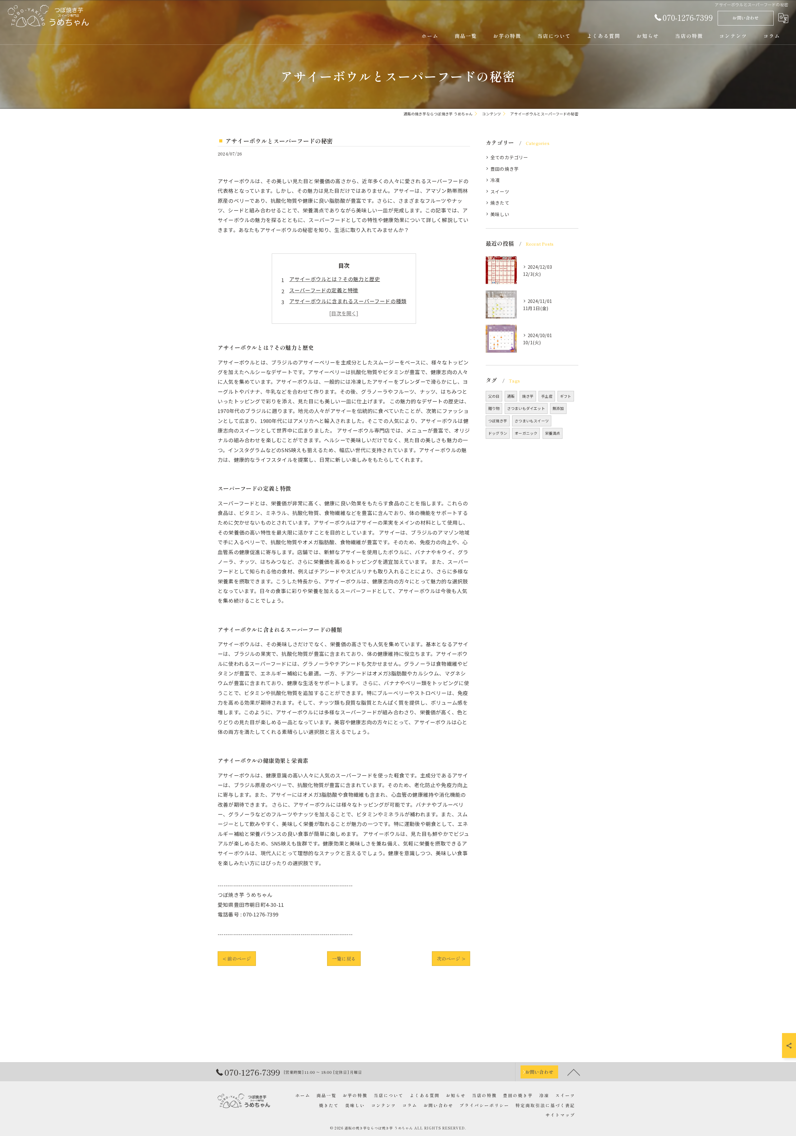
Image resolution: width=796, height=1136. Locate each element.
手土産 (547, 396)
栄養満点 (552, 433)
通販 (511, 396)
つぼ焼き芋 (497, 420)
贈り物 (494, 408)
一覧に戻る (344, 958)
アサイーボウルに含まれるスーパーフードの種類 (347, 301)
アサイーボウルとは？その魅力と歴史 (334, 279)
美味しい (499, 214)
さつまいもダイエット (526, 408)
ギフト (566, 396)
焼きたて (499, 202)
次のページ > (451, 958)
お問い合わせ (745, 18)
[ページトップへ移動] (573, 1072)
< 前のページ (237, 958)
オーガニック (526, 433)
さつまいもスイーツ (532, 420)
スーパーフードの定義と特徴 (324, 290)
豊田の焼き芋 (504, 168)
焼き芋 (528, 396)
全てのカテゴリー (509, 157)
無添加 (558, 408)
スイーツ (499, 191)
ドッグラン (497, 433)
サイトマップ (560, 1115)
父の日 (494, 396)
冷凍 (495, 180)
